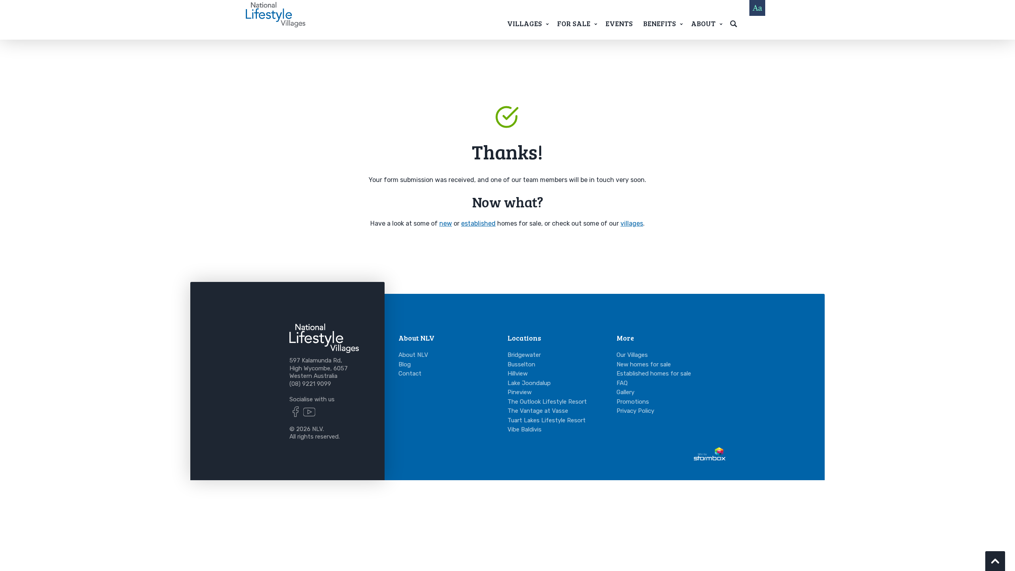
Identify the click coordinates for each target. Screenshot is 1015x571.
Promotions (633, 401)
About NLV (413, 354)
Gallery (625, 392)
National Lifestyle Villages (275, 14)
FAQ (622, 383)
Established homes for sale (654, 373)
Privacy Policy (635, 410)
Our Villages (632, 354)
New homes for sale (644, 364)
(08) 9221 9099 (310, 383)
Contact (409, 373)
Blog (404, 364)
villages (631, 223)
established (478, 223)
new (445, 223)
